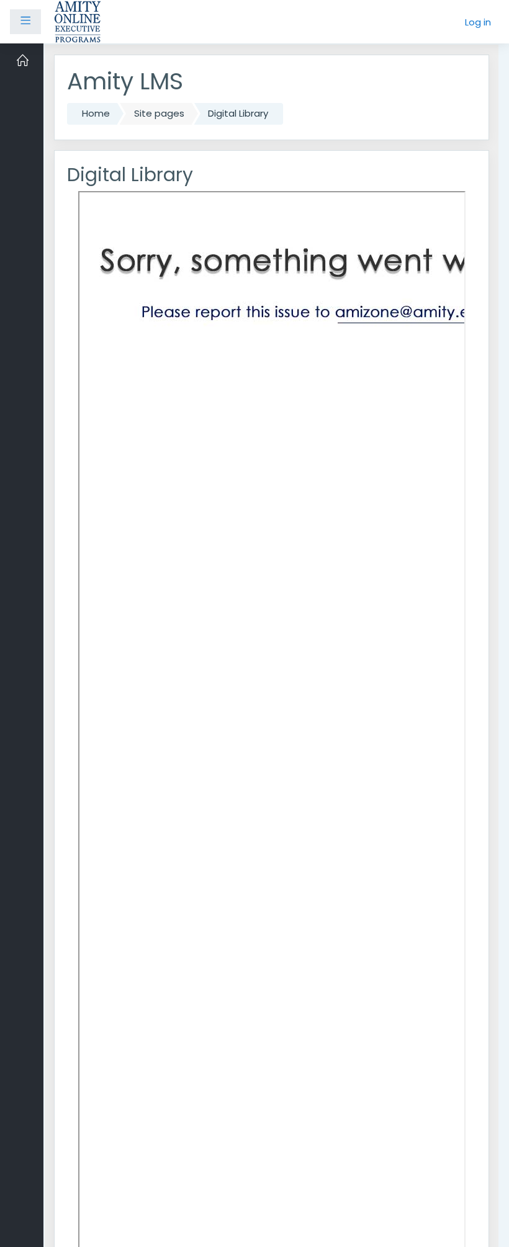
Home (96, 113)
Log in (478, 22)
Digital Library (238, 113)
